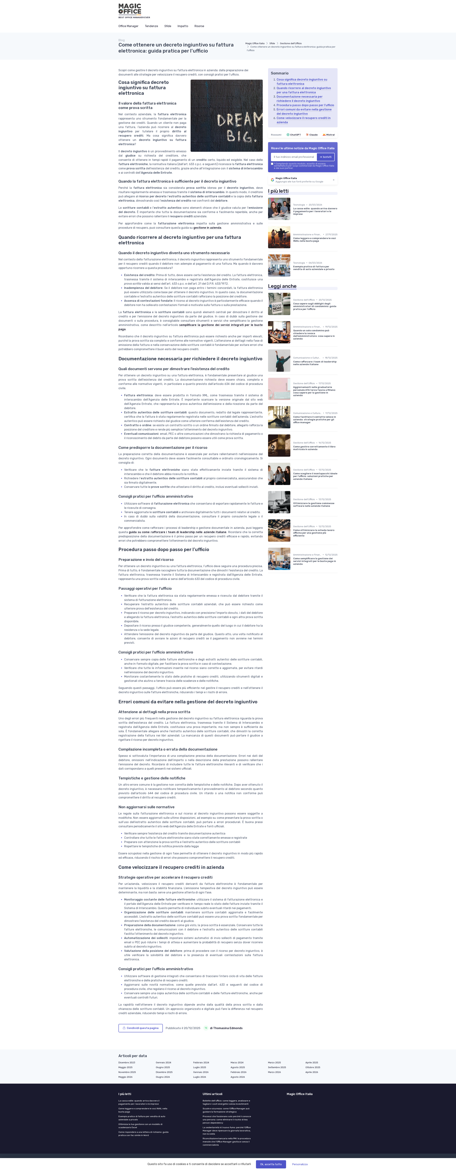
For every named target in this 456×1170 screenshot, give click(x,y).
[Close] (292, 575)
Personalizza (300, 1164)
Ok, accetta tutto (271, 1164)
